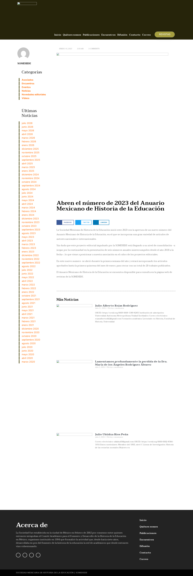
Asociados (27, 79)
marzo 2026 (28, 137)
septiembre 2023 (31, 229)
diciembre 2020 (30, 328)
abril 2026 (27, 134)
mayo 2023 (28, 236)
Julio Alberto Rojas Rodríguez (116, 306)
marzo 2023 (28, 244)
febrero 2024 (29, 211)
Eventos (26, 87)
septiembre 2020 (31, 339)
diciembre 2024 (30, 174)
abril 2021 (27, 314)
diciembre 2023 (30, 218)
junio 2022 (27, 273)
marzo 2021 (28, 317)
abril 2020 (27, 358)
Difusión (122, 35)
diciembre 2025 (30, 148)
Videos (25, 98)
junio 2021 (27, 306)
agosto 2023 (29, 233)
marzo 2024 (28, 207)
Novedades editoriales (34, 94)
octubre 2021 (29, 295)
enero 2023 (28, 251)
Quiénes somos (72, 35)
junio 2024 (27, 196)
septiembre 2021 (31, 299)
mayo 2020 (28, 354)
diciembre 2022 (30, 255)
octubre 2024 (29, 181)
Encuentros (108, 35)
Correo (146, 35)
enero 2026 (28, 145)
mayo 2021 (28, 310)
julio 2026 (27, 123)
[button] (65, 222)
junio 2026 (27, 126)
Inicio (57, 35)
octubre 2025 (29, 156)
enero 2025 (28, 170)
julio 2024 (27, 192)
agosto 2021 (28, 303)
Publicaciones (91, 35)
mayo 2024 (28, 200)
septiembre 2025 (31, 159)
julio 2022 (27, 270)
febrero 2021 (29, 321)
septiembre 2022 (31, 262)
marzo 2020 (28, 361)
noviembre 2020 (30, 332)
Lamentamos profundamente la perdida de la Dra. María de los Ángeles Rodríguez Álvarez (131, 363)
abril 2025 (27, 163)
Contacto (134, 35)
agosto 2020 (29, 343)
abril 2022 (27, 281)
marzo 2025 (28, 167)
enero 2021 (28, 325)
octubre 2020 (29, 336)
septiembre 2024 (31, 185)
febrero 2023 (29, 247)
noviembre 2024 (30, 178)
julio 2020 (27, 347)
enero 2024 (28, 214)
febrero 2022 (29, 288)
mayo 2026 (28, 130)
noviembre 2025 (30, 152)
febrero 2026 (29, 141)
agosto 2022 (29, 266)
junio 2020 (27, 350)
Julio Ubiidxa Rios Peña (111, 434)
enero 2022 (28, 292)
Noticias (26, 90)
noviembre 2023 (30, 222)
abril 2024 (27, 203)
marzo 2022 (28, 284)
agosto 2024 (29, 189)
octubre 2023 (29, 225)
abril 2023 (27, 240)
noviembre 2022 (30, 259)
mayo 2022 (28, 277)
